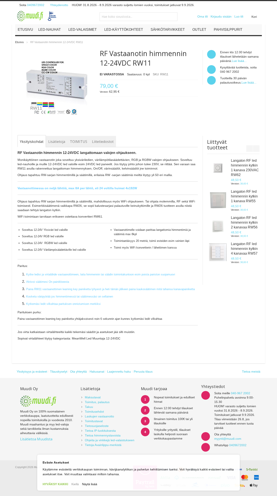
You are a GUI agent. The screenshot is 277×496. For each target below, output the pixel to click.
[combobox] (138, 16)
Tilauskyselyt (58, 371)
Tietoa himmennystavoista (103, 435)
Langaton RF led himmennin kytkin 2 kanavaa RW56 (244, 222)
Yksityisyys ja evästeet (32, 371)
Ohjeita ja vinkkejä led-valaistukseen (109, 440)
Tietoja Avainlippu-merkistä (103, 445)
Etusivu (19, 42)
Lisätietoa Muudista (36, 439)
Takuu (89, 407)
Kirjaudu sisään (221, 16)
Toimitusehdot (94, 411)
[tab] (32, 141)
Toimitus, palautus (97, 402)
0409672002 (35, 5)
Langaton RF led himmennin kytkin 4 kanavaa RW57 (244, 248)
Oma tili (202, 16)
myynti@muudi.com (227, 438)
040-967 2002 (240, 393)
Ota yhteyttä (78, 371)
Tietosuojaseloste (97, 426)
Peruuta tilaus (143, 371)
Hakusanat (97, 371)
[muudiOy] (36, 16)
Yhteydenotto (59, 5)
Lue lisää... (239, 61)
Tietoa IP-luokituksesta (100, 430)
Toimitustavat (94, 421)
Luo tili (238, 16)
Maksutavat (93, 397)
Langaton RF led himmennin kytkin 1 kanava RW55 (244, 196)
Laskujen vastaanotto (99, 416)
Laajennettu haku (119, 371)
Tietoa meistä (251, 371)
